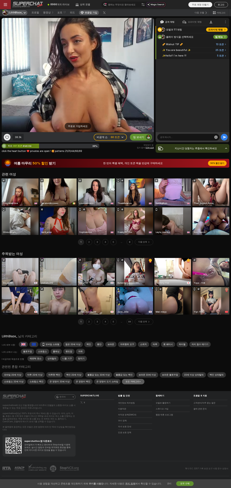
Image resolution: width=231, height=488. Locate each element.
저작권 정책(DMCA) (127, 415)
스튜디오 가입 (162, 409)
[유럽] (33, 344)
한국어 (63, 397)
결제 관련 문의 (200, 409)
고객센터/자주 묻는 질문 (204, 403)
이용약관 (122, 409)
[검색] (143, 4)
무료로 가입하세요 (78, 126)
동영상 (48, 12)
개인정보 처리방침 (126, 403)
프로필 (35, 12)
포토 (61, 12)
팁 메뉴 (219, 37)
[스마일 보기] (216, 137)
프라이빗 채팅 (215, 29)
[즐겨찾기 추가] (7, 137)
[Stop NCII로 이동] (70, 469)
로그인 (221, 4)
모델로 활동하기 (163, 403)
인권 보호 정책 (124, 432)
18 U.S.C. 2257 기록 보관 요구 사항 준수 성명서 (206, 468)
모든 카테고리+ (133, 381)
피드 (72, 12)
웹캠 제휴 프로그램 (164, 415)
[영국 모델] (23, 344)
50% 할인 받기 (217, 163)
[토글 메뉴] (5, 4)
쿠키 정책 (122, 420)
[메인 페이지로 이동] (28, 4)
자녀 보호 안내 (124, 426)
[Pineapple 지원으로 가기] (53, 468)
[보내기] (224, 137)
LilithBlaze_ (9, 336)
